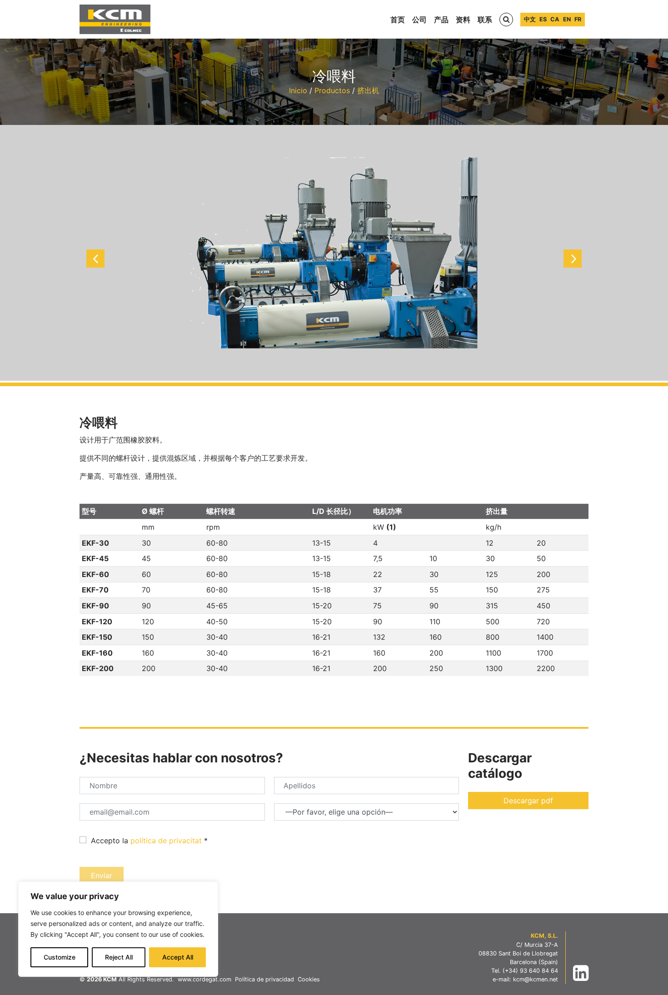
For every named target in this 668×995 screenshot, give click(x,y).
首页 (397, 19)
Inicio (298, 90)
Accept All (177, 957)
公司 (419, 19)
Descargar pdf (528, 800)
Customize (59, 957)
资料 (463, 19)
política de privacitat (166, 840)
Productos (332, 90)
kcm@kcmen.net (535, 979)
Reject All (119, 957)
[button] (95, 258)
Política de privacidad (264, 979)
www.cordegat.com (204, 979)
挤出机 (368, 90)
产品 (441, 19)
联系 (485, 19)
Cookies (309, 979)
